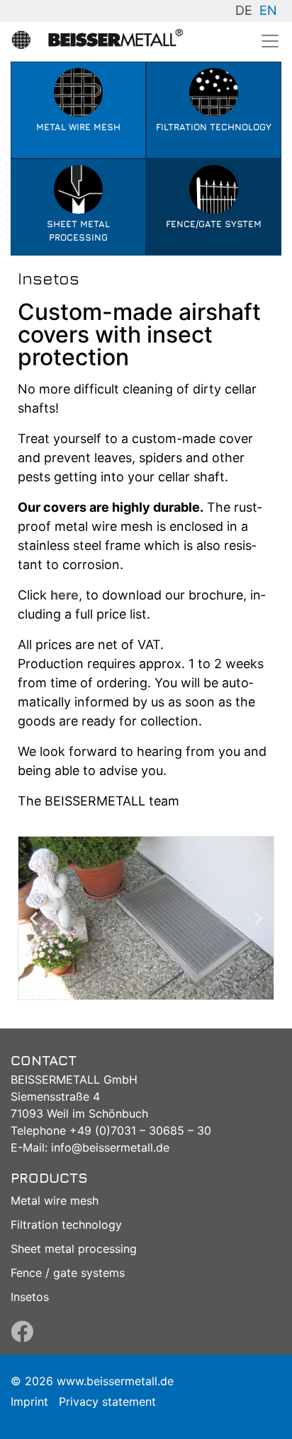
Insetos (30, 1297)
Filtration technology (66, 1224)
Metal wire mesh (55, 1200)
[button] (34, 918)
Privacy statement (107, 1401)
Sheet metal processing (74, 1249)
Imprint (29, 1401)
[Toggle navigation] (270, 41)
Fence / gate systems (68, 1273)
